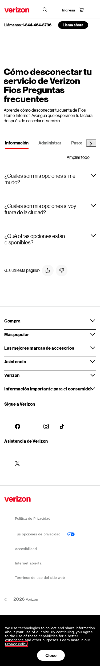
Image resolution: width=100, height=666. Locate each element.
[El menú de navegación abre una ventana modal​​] (93, 10)
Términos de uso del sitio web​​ (40, 578)
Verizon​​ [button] (12, 375)
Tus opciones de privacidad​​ (38, 534)
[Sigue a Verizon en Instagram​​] (46, 422)
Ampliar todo (78, 157)
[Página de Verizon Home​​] (16, 10)
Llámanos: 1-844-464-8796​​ (28, 25)
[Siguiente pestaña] (91, 143)
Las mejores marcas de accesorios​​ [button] (39, 347)
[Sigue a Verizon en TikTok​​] (62, 422)
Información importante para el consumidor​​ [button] (48, 388)
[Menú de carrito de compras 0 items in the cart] (81, 10)
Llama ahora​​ (73, 25)
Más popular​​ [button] (16, 334)
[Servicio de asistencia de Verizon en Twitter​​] (17, 459)
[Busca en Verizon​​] (45, 10)
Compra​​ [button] (12, 320)
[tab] (17, 143)
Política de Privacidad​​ (33, 518)
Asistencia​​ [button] (15, 361)
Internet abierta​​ (28, 563)
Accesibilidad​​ (26, 549)
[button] (50, 179)
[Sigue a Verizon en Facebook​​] (17, 422)
